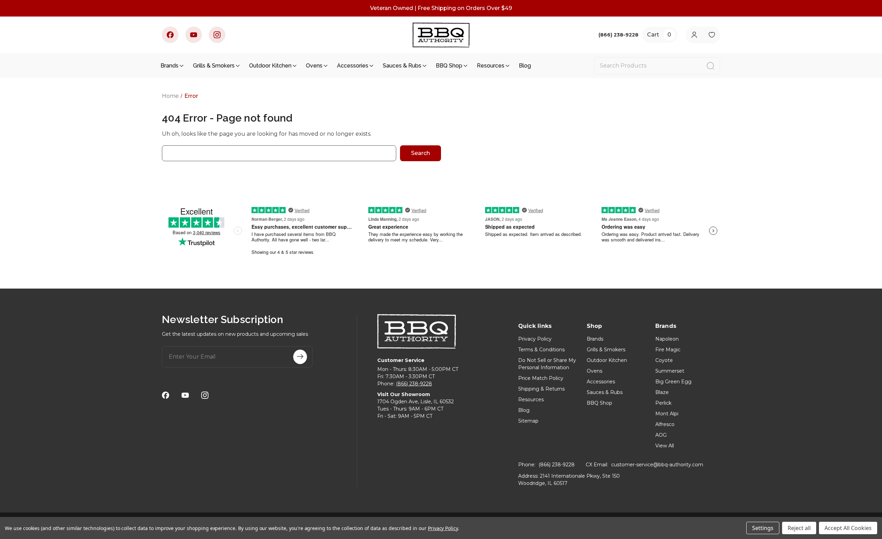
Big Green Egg (673, 382)
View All (664, 446)
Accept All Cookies (848, 528)
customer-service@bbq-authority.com (657, 465)
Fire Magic (667, 349)
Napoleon (667, 339)
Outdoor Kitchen (270, 65)
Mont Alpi (666, 414)
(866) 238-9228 (414, 384)
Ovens (314, 65)
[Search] (710, 66)
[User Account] (694, 35)
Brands (169, 65)
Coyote (664, 360)
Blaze (662, 392)
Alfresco (665, 424)
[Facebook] (170, 35)
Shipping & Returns (541, 389)
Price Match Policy (540, 378)
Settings (762, 528)
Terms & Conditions (541, 349)
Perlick (663, 403)
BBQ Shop (449, 65)
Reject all (799, 528)
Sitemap (528, 421)
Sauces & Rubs (402, 65)
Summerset (669, 371)
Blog (525, 65)
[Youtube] (193, 35)
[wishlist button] (711, 35)
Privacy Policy (535, 339)
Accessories (352, 65)
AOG (661, 435)
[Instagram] (217, 35)
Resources (490, 65)
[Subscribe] (300, 357)
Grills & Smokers (214, 65)
